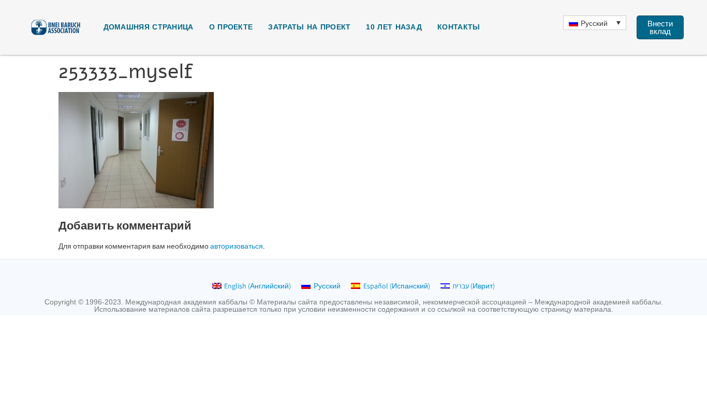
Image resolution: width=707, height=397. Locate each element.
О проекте (231, 27)
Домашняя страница (149, 27)
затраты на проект (309, 27)
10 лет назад (394, 27)
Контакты (458, 27)
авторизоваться (236, 246)
